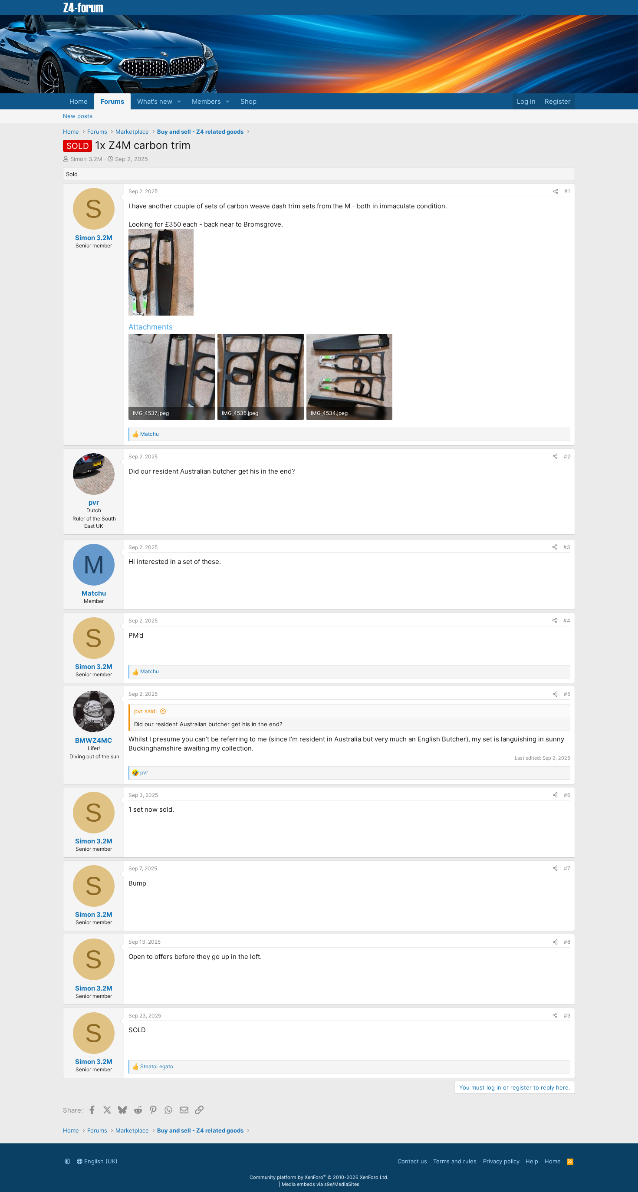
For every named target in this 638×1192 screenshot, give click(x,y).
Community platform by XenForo (319, 1177)
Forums (112, 101)
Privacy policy (501, 1161)
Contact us (412, 1161)
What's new (154, 101)
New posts (77, 115)
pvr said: (145, 711)
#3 (566, 547)
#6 (567, 795)
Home (78, 101)
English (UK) (100, 1161)
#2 (567, 456)
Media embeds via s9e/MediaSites (320, 1184)
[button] (179, 101)
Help (532, 1161)
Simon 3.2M (86, 158)
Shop (248, 101)
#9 (567, 1015)
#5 (567, 694)
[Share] (555, 192)
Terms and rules (455, 1161)
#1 (567, 191)
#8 (567, 941)
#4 (566, 620)
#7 (567, 868)
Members (206, 101)
